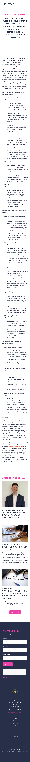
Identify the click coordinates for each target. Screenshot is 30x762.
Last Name (5, 646)
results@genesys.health (15, 712)
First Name (5, 638)
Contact (15, 728)
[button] (26, 3)
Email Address (6, 654)
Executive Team (15, 723)
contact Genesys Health (16, 446)
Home (15, 720)
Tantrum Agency (18, 749)
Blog (15, 725)
